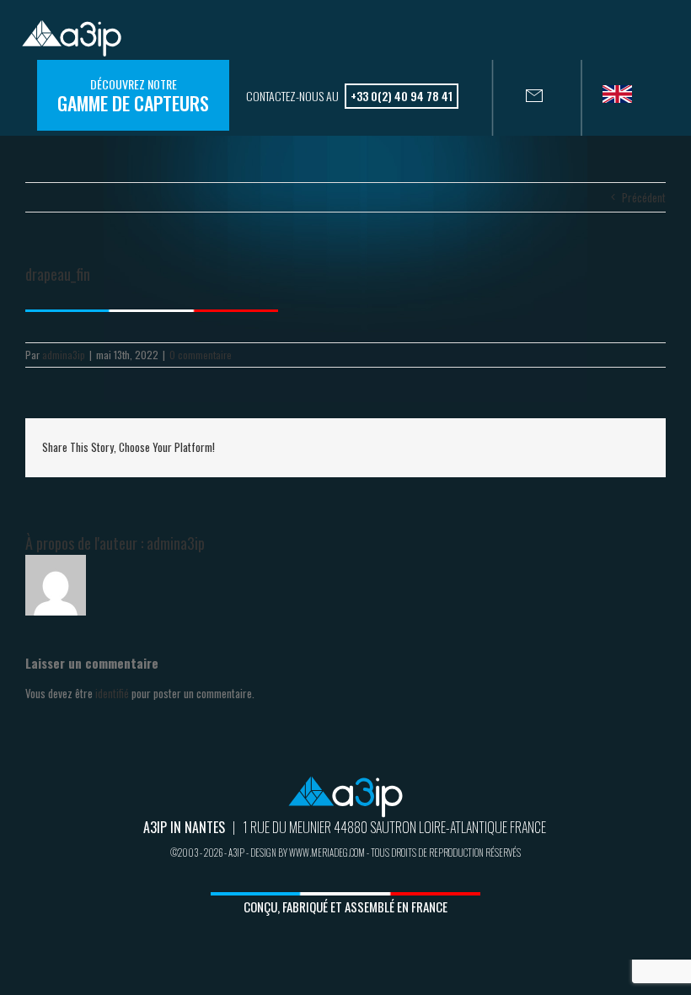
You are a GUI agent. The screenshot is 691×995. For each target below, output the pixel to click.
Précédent (644, 197)
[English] (624, 99)
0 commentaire (200, 354)
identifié (112, 693)
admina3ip (63, 354)
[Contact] (517, 98)
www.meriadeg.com (327, 852)
